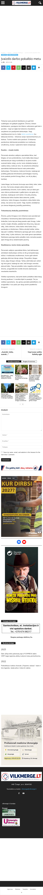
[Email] (23, 67)
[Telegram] (34, 67)
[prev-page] (20, 404)
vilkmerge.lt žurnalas (8, 803)
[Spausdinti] (28, 67)
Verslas (9, 52)
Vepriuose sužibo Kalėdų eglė (35, 353)
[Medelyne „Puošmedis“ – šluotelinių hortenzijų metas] (21, 369)
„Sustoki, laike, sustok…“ (7, 353)
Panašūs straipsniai (14, 361)
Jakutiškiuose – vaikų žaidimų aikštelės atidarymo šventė (7, 377)
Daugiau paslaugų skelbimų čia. (22, 637)
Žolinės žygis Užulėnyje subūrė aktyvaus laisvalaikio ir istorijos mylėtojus (7, 396)
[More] (39, 67)
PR (3, 62)
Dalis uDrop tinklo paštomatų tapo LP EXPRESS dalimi (18, 654)
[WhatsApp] (18, 67)
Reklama (17, 889)
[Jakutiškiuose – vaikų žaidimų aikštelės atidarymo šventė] (7, 369)
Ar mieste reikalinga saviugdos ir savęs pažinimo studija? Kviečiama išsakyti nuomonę (34, 378)
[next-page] (23, 404)
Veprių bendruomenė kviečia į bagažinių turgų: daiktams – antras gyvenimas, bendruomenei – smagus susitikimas (21, 397)
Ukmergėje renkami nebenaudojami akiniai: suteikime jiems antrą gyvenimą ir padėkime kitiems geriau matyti (35, 397)
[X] (8, 67)
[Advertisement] (21, 28)
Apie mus (10, 889)
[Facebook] (3, 67)
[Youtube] (24, 793)
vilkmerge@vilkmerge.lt (28, 789)
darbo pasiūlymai (27, 134)
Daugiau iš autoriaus (29, 361)
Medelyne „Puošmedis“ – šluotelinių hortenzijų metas (21, 377)
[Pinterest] (13, 67)
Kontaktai (33, 889)
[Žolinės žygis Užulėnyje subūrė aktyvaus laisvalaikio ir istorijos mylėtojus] (7, 388)
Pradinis (3, 52)
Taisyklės (25, 889)
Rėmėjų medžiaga (18, 52)
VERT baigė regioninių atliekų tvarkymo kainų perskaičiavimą (20, 656)
